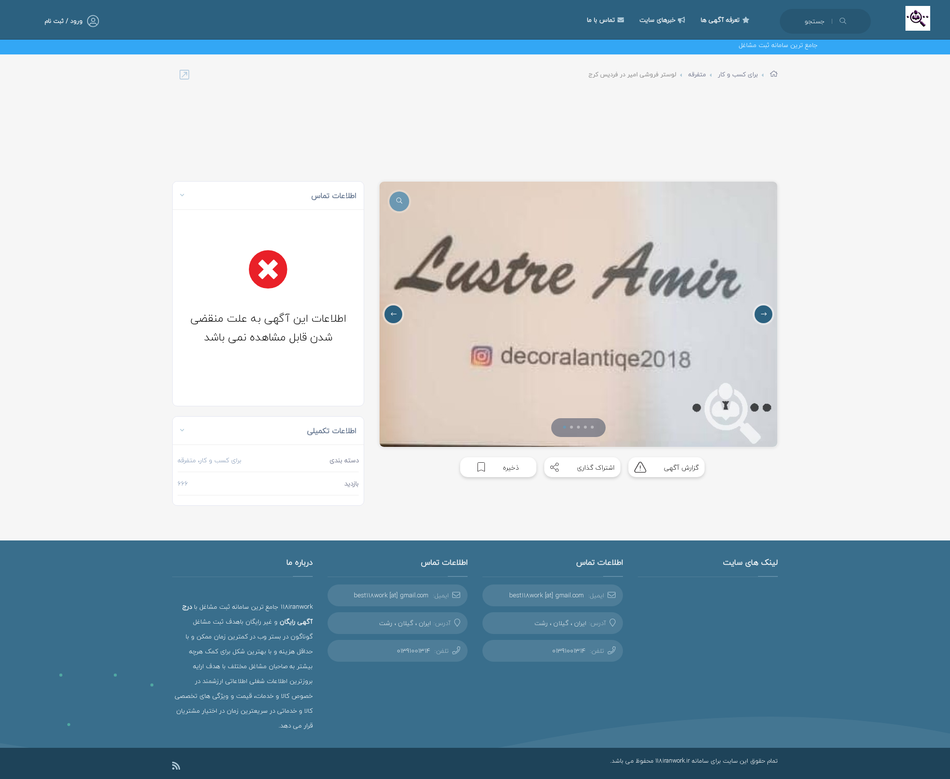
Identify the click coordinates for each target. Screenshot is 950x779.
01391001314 (568, 650)
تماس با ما (601, 19)
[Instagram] (191, 767)
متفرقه (697, 74)
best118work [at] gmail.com (546, 595)
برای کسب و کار (738, 74)
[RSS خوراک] (176, 767)
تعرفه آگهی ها (720, 19)
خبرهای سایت (657, 19)
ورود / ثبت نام (64, 21)
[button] (564, 427)
